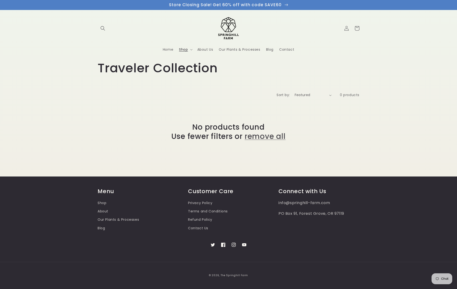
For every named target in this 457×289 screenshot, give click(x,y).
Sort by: (283, 95)
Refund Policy (200, 219)
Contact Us (198, 228)
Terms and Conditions (208, 211)
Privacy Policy (200, 203)
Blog (101, 228)
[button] (103, 28)
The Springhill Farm (234, 275)
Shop (102, 203)
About (103, 211)
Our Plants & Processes (118, 219)
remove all (265, 136)
